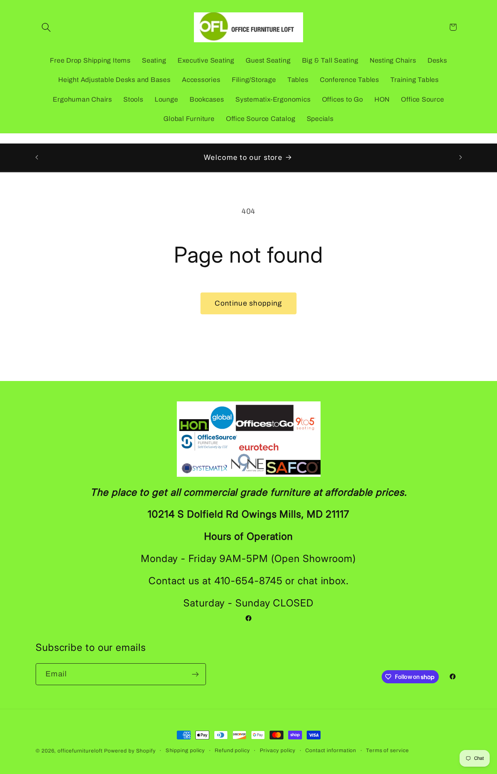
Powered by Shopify (130, 751)
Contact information (330, 750)
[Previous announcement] (37, 157)
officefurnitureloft (79, 751)
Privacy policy (278, 750)
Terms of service (387, 750)
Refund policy (232, 750)
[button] (46, 27)
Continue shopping (248, 303)
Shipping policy (185, 750)
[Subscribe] (195, 674)
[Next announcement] (461, 157)
